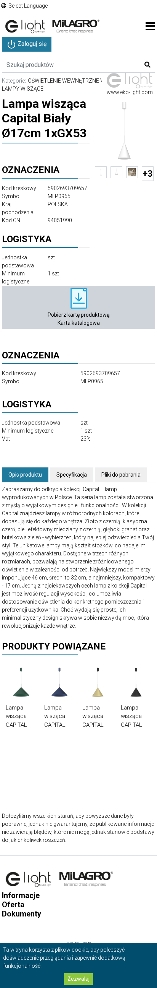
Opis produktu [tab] (25, 475)
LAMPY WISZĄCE (22, 89)
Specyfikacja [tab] (71, 475)
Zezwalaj (78, 979)
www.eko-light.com (130, 92)
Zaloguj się (31, 43)
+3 (148, 173)
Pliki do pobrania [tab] (121, 475)
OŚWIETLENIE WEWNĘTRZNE (63, 81)
